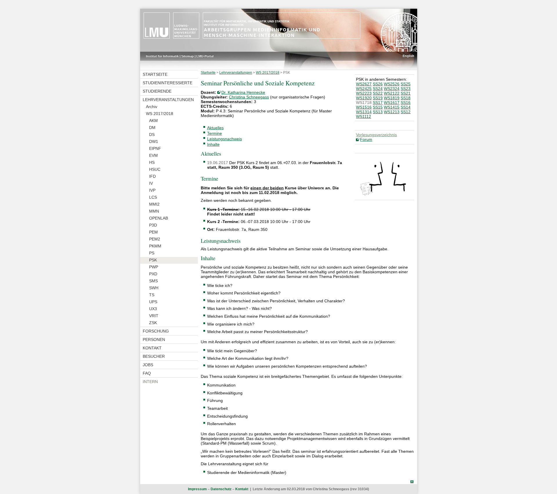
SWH (153, 287)
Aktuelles (215, 127)
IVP (152, 190)
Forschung (156, 331)
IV (151, 183)
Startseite (155, 74)
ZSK (153, 322)
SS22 (378, 93)
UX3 (153, 308)
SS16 (405, 102)
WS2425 (364, 88)
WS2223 (364, 93)
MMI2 (154, 204)
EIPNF (155, 148)
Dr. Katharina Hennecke (243, 92)
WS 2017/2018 (159, 113)
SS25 (405, 84)
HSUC (154, 169)
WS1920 (364, 98)
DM (152, 127)
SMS (153, 281)
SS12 (405, 111)
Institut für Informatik (162, 56)
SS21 (405, 93)
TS (151, 294)
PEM (153, 232)
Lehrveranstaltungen (168, 99)
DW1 (153, 141)
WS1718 (364, 102)
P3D (153, 225)
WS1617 (391, 102)
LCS (153, 197)
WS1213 (391, 111)
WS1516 (364, 107)
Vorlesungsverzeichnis (376, 134)
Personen (154, 339)
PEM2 (154, 239)
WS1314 (364, 111)
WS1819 (391, 98)
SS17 (378, 102)
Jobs (148, 364)
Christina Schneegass (249, 97)
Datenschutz (221, 489)
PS (151, 253)
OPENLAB (158, 218)
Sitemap (187, 56)
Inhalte (213, 144)
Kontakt (152, 348)
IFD (152, 176)
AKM (153, 120)
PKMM (155, 246)
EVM (153, 155)
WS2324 (391, 88)
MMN (154, 211)
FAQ (147, 373)
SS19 (378, 98)
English (408, 56)
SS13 (378, 111)
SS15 (378, 107)
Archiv (151, 106)
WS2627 (364, 84)
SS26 (378, 84)
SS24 (378, 88)
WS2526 (391, 84)
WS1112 (363, 116)
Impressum (197, 489)
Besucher (154, 356)
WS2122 (391, 93)
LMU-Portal (205, 56)
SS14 (405, 107)
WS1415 (391, 107)
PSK (153, 260)
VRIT (153, 315)
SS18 (405, 98)
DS (152, 134)
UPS (153, 301)
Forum (366, 139)
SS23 (405, 88)
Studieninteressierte (167, 82)
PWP (153, 267)
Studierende (157, 91)
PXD (153, 274)
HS (152, 162)
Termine (214, 133)
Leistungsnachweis (224, 138)
